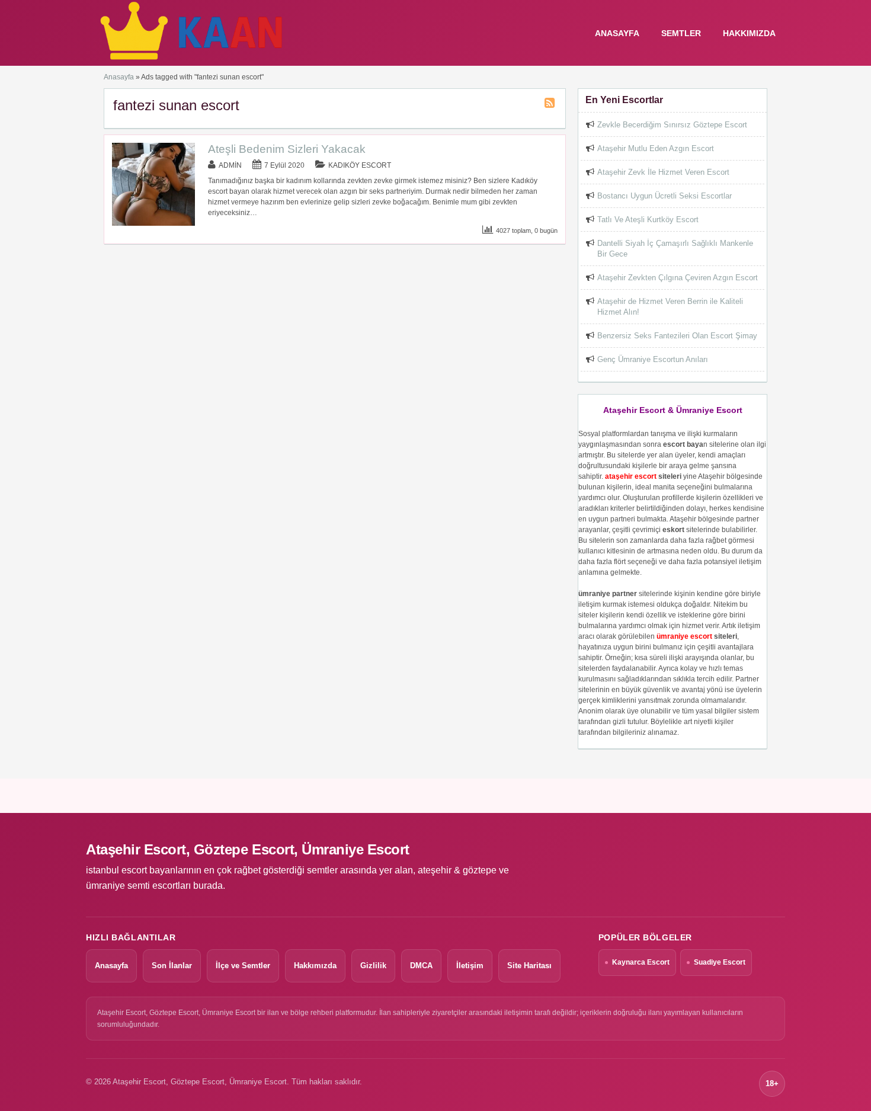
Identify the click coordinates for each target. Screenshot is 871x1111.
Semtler (681, 33)
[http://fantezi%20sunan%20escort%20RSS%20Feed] (551, 105)
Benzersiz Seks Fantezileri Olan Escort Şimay (677, 335)
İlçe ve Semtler (243, 965)
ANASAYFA (617, 33)
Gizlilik (373, 965)
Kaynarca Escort (641, 962)
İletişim (469, 965)
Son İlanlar (172, 965)
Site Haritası (529, 965)
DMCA (421, 965)
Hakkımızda (749, 33)
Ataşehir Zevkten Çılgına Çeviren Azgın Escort (677, 277)
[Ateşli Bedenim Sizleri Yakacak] (153, 223)
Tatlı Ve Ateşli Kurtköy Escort (648, 219)
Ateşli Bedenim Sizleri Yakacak (287, 149)
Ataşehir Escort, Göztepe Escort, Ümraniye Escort (247, 849)
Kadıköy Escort (359, 165)
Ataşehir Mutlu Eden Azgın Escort (655, 148)
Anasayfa (119, 77)
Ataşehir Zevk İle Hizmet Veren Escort (663, 172)
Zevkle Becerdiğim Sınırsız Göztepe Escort (672, 124)
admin (230, 165)
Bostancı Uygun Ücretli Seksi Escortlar (664, 195)
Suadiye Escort (719, 962)
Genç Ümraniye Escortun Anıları (652, 359)
